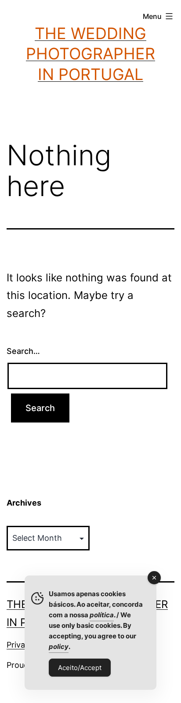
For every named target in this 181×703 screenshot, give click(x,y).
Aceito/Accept (79, 667)
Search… (23, 351)
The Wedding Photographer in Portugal (90, 54)
